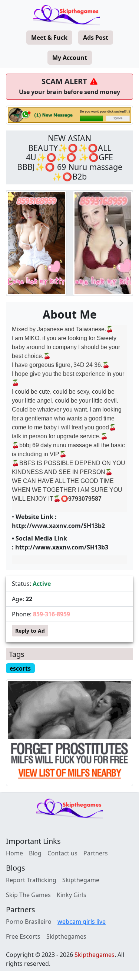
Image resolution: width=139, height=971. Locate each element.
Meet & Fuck (49, 37)
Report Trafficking (31, 880)
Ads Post (95, 37)
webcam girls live (81, 921)
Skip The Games (28, 895)
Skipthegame (80, 880)
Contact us (62, 853)
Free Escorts (23, 936)
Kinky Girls (71, 895)
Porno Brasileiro (29, 921)
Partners (95, 853)
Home (14, 853)
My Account (69, 58)
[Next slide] (121, 243)
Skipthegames (66, 936)
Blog (35, 853)
